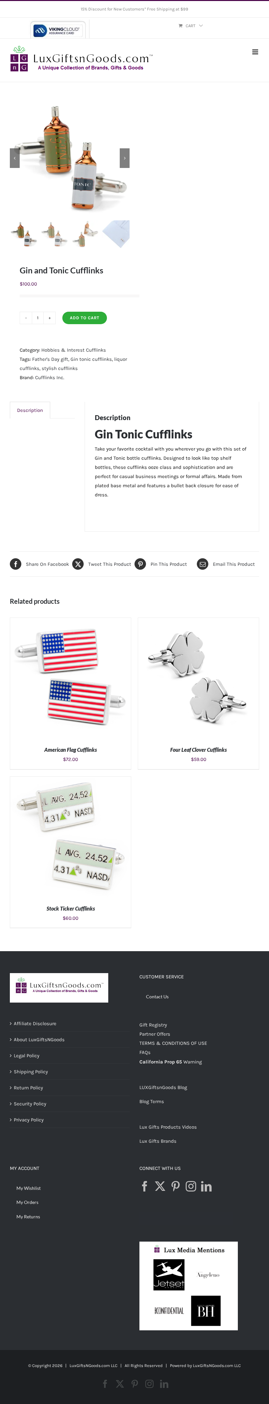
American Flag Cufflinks (70, 750)
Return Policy (28, 1088)
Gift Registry (153, 1025)
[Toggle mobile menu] (255, 51)
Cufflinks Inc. (49, 377)
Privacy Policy (29, 1120)
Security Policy (30, 1104)
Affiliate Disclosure (35, 1023)
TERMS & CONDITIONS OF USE (173, 1043)
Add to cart (84, 317)
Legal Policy (26, 1056)
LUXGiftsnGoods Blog (163, 1087)
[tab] (30, 410)
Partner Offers (154, 1034)
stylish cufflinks (60, 368)
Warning (192, 1062)
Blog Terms (151, 1101)
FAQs (145, 1052)
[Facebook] (144, 1186)
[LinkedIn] (206, 1186)
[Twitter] (160, 1186)
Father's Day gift (50, 359)
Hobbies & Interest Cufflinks (73, 350)
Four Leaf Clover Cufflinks (198, 750)
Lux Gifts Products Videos (168, 1127)
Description (30, 410)
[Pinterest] (175, 1186)
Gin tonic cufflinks (91, 359)
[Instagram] (191, 1186)
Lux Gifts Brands (157, 1141)
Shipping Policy (31, 1072)
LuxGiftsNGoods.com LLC (217, 1365)
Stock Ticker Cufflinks (71, 908)
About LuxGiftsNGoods (39, 1040)
